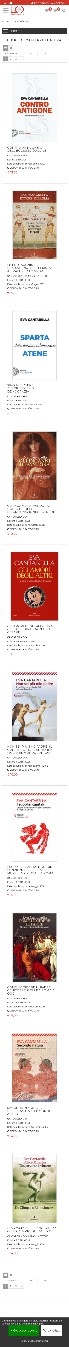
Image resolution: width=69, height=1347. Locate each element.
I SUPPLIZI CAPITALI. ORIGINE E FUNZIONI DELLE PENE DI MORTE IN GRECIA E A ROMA (32, 870)
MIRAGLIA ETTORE (38, 276)
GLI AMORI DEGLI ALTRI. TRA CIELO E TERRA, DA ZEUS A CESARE (30, 629)
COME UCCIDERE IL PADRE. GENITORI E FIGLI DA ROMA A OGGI (30, 990)
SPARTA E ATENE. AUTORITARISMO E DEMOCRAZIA (22, 388)
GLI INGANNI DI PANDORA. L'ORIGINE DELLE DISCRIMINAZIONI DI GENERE (31, 509)
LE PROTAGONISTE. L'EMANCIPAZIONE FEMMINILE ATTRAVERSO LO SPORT (31, 268)
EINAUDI (21, 159)
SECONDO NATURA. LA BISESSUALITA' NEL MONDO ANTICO (29, 1111)
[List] (5, 48)
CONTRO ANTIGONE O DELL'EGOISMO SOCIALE (26, 149)
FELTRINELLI (23, 280)
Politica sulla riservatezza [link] (34, 1340)
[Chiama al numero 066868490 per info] (5, 2)
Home (5, 21)
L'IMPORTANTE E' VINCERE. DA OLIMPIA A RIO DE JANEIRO (31, 1230)
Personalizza (51, 1330)
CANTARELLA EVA (17, 155)
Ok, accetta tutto (25, 1330)
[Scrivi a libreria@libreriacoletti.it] (11, 2)
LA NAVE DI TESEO (26, 641)
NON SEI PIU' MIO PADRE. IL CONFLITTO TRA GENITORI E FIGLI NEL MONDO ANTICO (29, 749)
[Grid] (11, 48)
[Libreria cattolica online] (17, 10)
